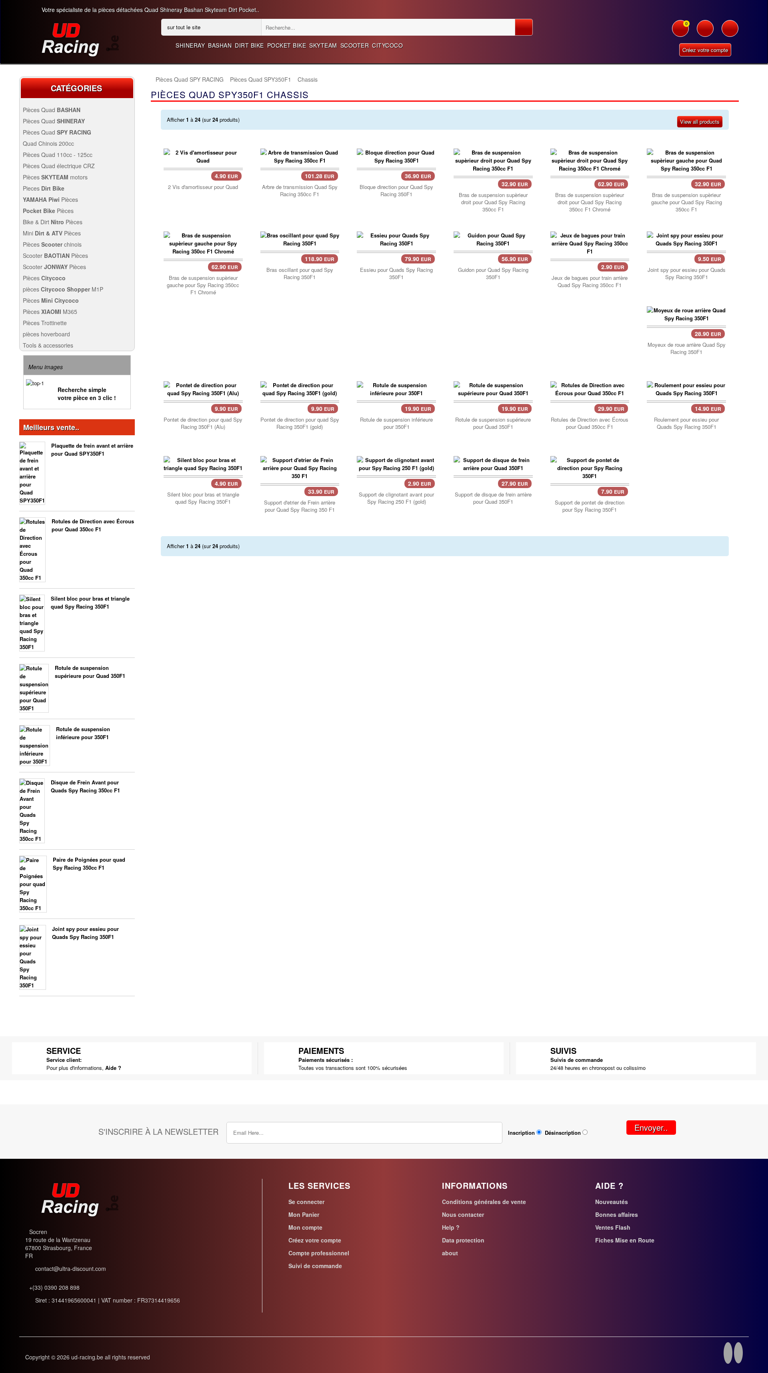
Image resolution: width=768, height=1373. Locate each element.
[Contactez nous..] (730, 32)
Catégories (76, 88)
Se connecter (306, 1202)
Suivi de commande (315, 1266)
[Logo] (74, 37)
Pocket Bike (286, 45)
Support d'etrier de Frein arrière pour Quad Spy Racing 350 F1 (299, 506)
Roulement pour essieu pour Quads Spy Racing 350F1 (686, 423)
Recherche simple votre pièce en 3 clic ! (87, 394)
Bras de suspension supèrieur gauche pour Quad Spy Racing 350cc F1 (686, 202)
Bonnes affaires (616, 1214)
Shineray (190, 45)
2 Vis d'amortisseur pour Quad (203, 187)
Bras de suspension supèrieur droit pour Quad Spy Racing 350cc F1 (493, 202)
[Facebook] (728, 1354)
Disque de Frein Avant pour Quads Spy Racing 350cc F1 (85, 786)
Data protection (463, 1240)
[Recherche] (524, 27)
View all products (700, 121)
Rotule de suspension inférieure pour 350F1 (83, 733)
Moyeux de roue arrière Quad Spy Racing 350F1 (687, 348)
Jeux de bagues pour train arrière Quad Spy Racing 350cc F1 (590, 281)
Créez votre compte (705, 50)
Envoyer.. (651, 1127)
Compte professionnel (318, 1253)
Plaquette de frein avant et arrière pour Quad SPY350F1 (92, 449)
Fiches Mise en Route (624, 1240)
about (450, 1253)
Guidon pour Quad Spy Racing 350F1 (493, 273)
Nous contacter (463, 1214)
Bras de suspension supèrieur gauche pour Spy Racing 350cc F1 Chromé (203, 285)
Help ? (451, 1227)
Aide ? (113, 1067)
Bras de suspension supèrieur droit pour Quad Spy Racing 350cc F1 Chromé (589, 202)
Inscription (521, 1132)
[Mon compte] (705, 32)
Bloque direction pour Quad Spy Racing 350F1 (396, 190)
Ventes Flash (612, 1227)
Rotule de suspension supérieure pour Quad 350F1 (90, 671)
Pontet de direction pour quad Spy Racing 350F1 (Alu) (203, 423)
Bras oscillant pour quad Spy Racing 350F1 (299, 273)
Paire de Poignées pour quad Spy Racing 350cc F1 (89, 863)
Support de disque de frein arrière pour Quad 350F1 (493, 498)
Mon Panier (303, 1214)
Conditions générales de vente (484, 1202)
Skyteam (323, 45)
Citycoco (387, 45)
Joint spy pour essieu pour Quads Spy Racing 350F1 (85, 933)
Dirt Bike (249, 45)
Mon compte (305, 1227)
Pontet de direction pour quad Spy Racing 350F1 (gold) (299, 423)
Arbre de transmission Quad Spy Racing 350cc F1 (300, 190)
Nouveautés (611, 1202)
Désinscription (563, 1132)
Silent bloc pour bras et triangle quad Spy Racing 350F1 (90, 602)
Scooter (354, 45)
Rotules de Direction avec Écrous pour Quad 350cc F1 (93, 525)
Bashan (220, 45)
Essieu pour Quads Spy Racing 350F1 (396, 273)
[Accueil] (151, 79)
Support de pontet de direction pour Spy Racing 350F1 (589, 506)
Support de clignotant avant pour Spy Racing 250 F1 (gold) (396, 498)
